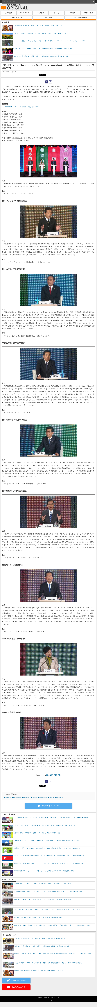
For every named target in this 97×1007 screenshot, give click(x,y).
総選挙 (35, 797)
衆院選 (52, 797)
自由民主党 (43, 797)
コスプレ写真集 (88, 13)
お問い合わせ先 (55, 997)
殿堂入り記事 (48, 17)
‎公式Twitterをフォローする (50, 806)
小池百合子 (17, 797)
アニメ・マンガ (24, 13)
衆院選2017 (60, 797)
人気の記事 (8, 13)
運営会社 (46, 997)
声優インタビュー (16, 17)
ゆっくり (56, 13)
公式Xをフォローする (18, 980)
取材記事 (72, 13)
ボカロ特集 (40, 13)
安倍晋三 (8, 797)
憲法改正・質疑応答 (53, 775)
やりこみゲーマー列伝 (80, 17)
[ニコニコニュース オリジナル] (14, 7)
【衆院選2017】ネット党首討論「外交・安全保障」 (22, 107)
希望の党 (26, 797)
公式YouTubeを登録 (18, 987)
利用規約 (40, 997)
